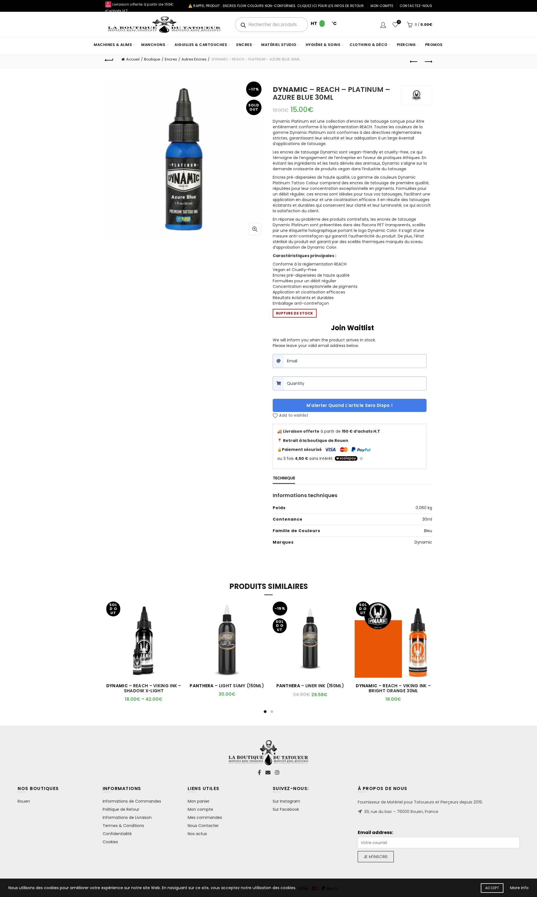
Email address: (375, 833)
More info (519, 888)
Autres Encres (194, 59)
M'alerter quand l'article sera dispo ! (350, 405)
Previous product (414, 61)
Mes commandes (205, 817)
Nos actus (197, 834)
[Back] (109, 59)
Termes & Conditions (123, 825)
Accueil (133, 59)
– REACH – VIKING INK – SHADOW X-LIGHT (143, 688)
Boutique (152, 59)
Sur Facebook (286, 809)
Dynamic (423, 542)
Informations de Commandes (132, 801)
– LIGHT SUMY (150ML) (227, 685)
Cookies (110, 842)
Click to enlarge (254, 229)
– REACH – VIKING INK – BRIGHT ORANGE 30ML (393, 688)
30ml (427, 519)
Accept (492, 888)
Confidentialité (117, 834)
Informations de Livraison (127, 817)
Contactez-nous (416, 5)
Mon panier (198, 801)
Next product (428, 61)
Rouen (24, 801)
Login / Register (383, 24)
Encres (171, 59)
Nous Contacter (203, 825)
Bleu (428, 530)
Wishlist (399, 22)
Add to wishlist (293, 415)
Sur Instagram (286, 801)
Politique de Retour (121, 809)
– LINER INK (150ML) (310, 685)
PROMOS (434, 44)
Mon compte (382, 5)
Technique (284, 478)
